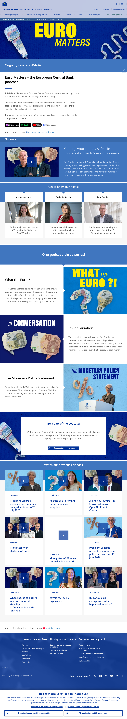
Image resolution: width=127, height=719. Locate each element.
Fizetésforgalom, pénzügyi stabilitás (36, 14)
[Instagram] (106, 675)
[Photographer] (81, 221)
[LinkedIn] (100, 675)
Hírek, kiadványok (94, 14)
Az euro (69, 14)
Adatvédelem (84, 645)
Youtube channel (53, 628)
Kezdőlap (5, 19)
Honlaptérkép (8, 667)
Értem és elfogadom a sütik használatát (34, 713)
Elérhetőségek (27, 662)
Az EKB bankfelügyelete (113, 14)
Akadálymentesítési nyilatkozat (91, 657)
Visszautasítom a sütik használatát (93, 713)
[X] (94, 675)
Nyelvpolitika (84, 661)
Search (116, 4)
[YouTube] (111, 675)
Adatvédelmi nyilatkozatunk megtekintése (47, 707)
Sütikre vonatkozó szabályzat (91, 654)
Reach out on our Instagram (64, 448)
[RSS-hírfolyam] (122, 675)
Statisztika (57, 14)
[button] (120, 4)
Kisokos (25, 652)
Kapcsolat (26, 659)
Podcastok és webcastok (35, 19)
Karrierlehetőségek (119, 9)
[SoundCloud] (117, 675)
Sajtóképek (26, 655)
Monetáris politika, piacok (11, 14)
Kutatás (80, 14)
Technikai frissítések (58, 650)
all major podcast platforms (41, 132)
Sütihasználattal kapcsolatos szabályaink (83, 707)
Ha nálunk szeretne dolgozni (33, 648)
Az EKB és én (105, 9)
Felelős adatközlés (57, 654)
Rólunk (96, 9)
